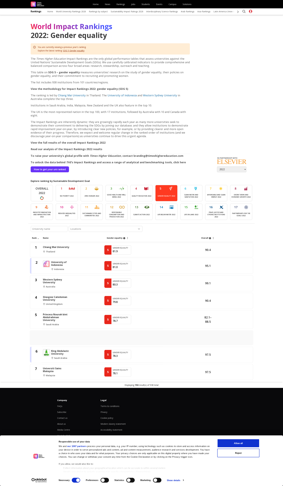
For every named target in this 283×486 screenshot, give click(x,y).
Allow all (238, 443)
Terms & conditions (110, 406)
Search (244, 11)
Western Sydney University (160, 95)
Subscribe (61, 412)
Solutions (187, 4)
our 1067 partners (77, 446)
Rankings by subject (98, 11)
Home (96, 4)
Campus (172, 4)
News (107, 4)
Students (146, 4)
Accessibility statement (111, 429)
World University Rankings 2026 (71, 11)
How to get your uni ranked (50, 169)
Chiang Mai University (72, 95)
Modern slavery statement (113, 423)
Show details (173, 480)
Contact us (62, 418)
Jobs (133, 4)
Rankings (120, 4)
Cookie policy (107, 418)
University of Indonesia (122, 95)
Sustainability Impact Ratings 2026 (127, 11)
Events (159, 4)
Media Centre (63, 429)
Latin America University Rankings (229, 11)
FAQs (59, 406)
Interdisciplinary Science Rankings (162, 11)
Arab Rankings (187, 11)
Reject (238, 453)
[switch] (105, 480)
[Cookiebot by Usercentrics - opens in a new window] (39, 480)
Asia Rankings (203, 11)
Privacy (104, 412)
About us (61, 423)
